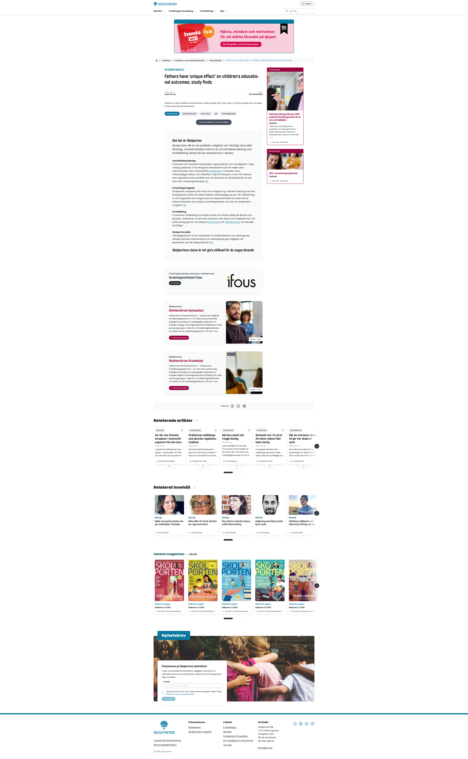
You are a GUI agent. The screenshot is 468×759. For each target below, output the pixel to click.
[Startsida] (157, 60)
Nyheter (227, 731)
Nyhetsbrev (194, 727)
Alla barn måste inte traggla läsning (233, 437)
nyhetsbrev (216, 171)
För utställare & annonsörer (238, 740)
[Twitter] (301, 723)
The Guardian (256, 94)
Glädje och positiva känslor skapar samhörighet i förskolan (169, 523)
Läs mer (193, 554)
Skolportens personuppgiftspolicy (180, 694)
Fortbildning (229, 727)
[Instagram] (312, 723)
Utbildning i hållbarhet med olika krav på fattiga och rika (302, 523)
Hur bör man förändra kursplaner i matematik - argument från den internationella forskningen (168, 439)
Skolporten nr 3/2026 (163, 607)
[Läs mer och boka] (285, 91)
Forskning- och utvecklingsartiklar (190, 60)
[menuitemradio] (159, 11)
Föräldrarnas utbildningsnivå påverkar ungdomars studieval (202, 439)
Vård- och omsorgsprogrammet (283, 173)
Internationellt (215, 60)
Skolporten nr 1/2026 (229, 607)
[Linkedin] (238, 406)
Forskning (166, 60)
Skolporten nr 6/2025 (263, 607)
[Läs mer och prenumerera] (169, 580)
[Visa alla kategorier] (182, 430)
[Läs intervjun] (169, 505)
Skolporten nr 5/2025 (297, 607)
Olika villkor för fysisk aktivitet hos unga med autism (202, 523)
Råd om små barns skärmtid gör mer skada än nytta (303, 439)
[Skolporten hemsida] (165, 4)
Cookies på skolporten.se (167, 740)
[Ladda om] (197, 420)
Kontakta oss (265, 747)
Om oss (227, 744)
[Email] (244, 406)
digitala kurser (232, 222)
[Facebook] (232, 406)
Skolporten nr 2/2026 (196, 607)
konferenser (213, 222)
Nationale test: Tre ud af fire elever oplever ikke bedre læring (269, 439)
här (206, 181)
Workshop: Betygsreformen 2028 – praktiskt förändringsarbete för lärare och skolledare (285, 117)
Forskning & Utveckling (235, 736)
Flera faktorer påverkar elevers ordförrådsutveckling (236, 523)
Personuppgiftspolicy (165, 744)
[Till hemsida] (164, 727)
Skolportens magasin (200, 731)
